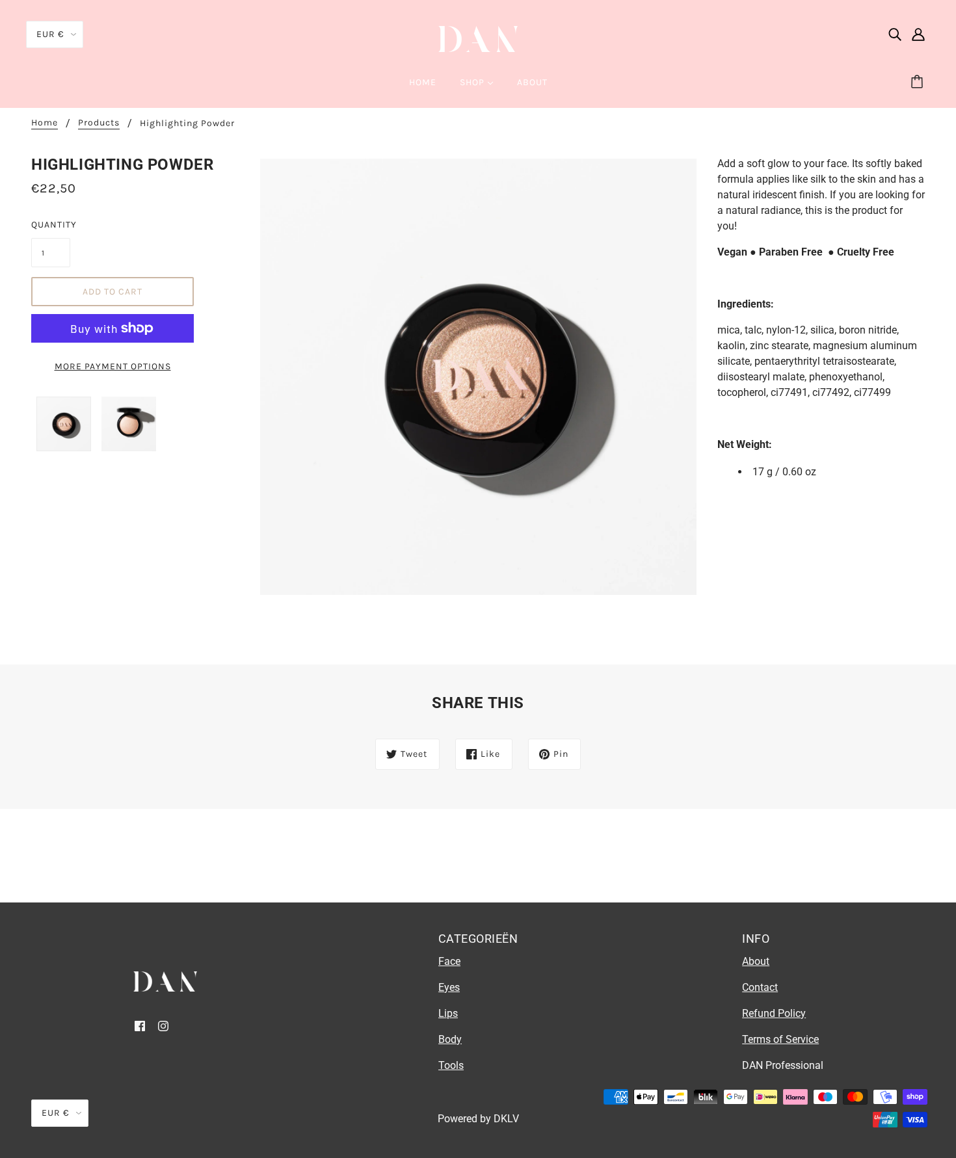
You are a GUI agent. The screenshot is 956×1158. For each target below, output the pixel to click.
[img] (895, 34)
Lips (448, 1013)
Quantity (50, 224)
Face (449, 961)
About (755, 961)
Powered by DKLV (478, 1118)
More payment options (113, 366)
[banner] (478, 38)
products (99, 123)
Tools (451, 1065)
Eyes (449, 987)
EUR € (50, 34)
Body (450, 1039)
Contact (760, 987)
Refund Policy (774, 1013)
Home (44, 123)
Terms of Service (780, 1039)
